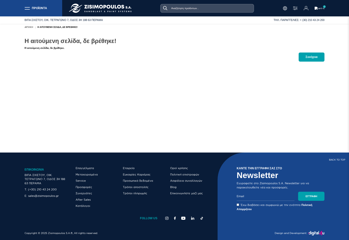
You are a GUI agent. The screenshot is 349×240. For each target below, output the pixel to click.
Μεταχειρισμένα (87, 174)
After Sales (83, 199)
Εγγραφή (311, 196)
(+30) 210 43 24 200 (42, 189)
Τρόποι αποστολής (136, 187)
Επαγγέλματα (85, 168)
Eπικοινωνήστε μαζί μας (186, 193)
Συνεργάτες (84, 193)
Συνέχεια (312, 56)
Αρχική (29, 27)
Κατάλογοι (83, 205)
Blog (173, 187)
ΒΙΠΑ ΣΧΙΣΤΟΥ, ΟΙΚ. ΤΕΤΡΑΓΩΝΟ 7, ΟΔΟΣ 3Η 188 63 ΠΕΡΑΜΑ (45, 179)
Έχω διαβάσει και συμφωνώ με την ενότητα (274, 207)
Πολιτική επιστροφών (184, 174)
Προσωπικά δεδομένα (138, 180)
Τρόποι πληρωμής (135, 193)
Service (81, 180)
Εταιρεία (129, 168)
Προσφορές (84, 187)
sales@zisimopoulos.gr (43, 195)
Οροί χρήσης (179, 168)
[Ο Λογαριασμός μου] (306, 8)
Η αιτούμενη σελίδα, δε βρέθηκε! (57, 27)
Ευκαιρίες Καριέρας (137, 174)
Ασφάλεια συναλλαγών (186, 180)
